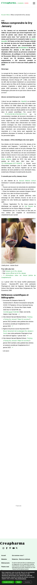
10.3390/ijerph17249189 (11, 312)
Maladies (4, 559)
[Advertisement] (17, 427)
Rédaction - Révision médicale (21, 559)
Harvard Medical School (27, 181)
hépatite (23, 101)
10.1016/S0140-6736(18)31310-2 (15, 114)
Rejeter (18, 582)
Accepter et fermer (8, 582)
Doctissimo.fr (23, 47)
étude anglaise (6, 159)
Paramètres (27, 582)
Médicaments (5, 563)
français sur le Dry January (13, 271)
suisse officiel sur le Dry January (15, 273)
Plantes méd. (5, 566)
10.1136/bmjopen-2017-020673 (11, 163)
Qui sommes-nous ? (18, 555)
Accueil (3, 14)
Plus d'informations (20, 579)
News (8, 14)
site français (29, 206)
